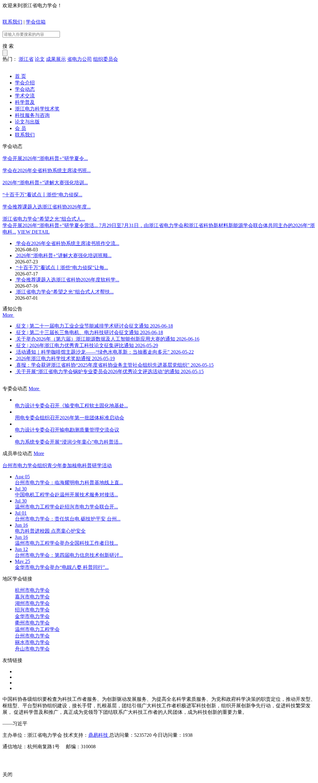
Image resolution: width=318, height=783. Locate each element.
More (8, 315)
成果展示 (56, 59)
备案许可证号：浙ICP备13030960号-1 (43, 758)
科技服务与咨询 (32, 115)
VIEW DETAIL (33, 232)
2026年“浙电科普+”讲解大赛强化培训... (45, 182)
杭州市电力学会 (32, 590)
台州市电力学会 (32, 635)
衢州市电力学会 (32, 622)
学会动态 (25, 89)
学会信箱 (36, 22)
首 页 (20, 76)
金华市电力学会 (32, 616)
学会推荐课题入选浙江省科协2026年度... (46, 206)
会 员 (20, 128)
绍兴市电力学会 (32, 609)
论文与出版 (27, 121)
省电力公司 (79, 59)
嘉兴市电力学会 (32, 596)
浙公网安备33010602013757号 (118, 758)
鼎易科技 (98, 735)
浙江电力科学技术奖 (37, 108)
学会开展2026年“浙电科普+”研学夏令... (45, 158)
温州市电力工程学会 (37, 629)
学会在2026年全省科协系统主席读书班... (46, 170)
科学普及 (25, 102)
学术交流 (25, 95)
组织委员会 (105, 59)
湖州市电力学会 (32, 603)
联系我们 (12, 22)
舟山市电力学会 (32, 648)
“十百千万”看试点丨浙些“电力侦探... (42, 194)
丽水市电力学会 (32, 642)
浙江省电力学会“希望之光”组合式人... (43, 218)
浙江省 (26, 59)
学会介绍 (25, 82)
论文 (40, 59)
